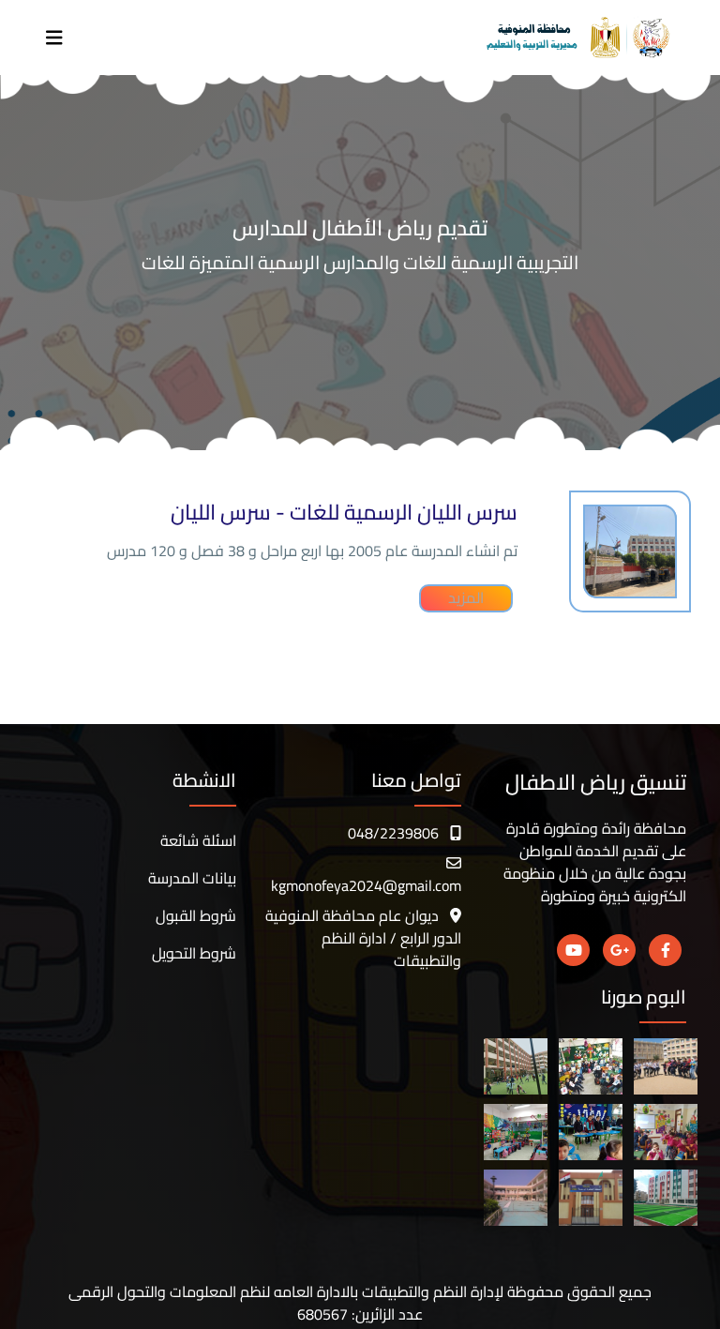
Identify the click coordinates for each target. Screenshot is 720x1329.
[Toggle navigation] (54, 38)
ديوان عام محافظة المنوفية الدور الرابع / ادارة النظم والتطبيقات (363, 937)
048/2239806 (393, 833)
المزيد (466, 598)
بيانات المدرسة (192, 878)
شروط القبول (196, 915)
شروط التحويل (194, 953)
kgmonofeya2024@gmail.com (366, 885)
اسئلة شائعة (198, 840)
